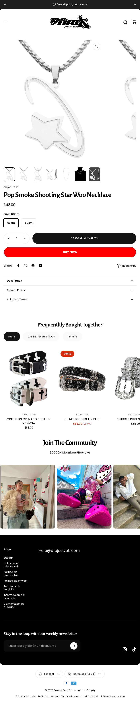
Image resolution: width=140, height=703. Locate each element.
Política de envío (91, 696)
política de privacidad (11, 565)
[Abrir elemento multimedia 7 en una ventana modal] (96, 46)
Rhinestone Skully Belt (82, 419)
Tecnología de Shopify (82, 690)
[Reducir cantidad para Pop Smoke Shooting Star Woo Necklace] (8, 238)
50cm (28, 223)
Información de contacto (113, 696)
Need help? (129, 266)
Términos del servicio (71, 696)
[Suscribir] (73, 646)
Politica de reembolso (11, 573)
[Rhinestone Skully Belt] (82, 378)
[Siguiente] (135, 4)
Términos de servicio (12, 588)
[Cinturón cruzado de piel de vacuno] (29, 378)
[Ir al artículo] (9, 174)
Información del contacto (14, 596)
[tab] (12, 336)
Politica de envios (15, 580)
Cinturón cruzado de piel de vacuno (29, 421)
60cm (11, 223)
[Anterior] (5, 4)
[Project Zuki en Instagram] (124, 649)
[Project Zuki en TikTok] (134, 649)
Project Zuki (11, 187)
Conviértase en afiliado (14, 605)
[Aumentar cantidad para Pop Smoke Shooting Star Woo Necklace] (25, 238)
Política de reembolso (26, 696)
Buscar (8, 557)
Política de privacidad (48, 696)
